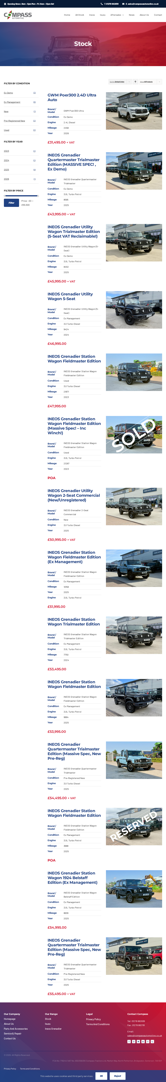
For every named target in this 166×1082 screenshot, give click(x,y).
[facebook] (129, 1041)
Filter (11, 202)
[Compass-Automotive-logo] (18, 11)
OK (101, 1075)
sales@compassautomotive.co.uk (144, 1035)
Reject (117, 1075)
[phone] (152, 1041)
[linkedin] (143, 1041)
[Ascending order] (135, 81)
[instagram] (133, 1041)
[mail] (147, 1041)
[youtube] (138, 1041)
